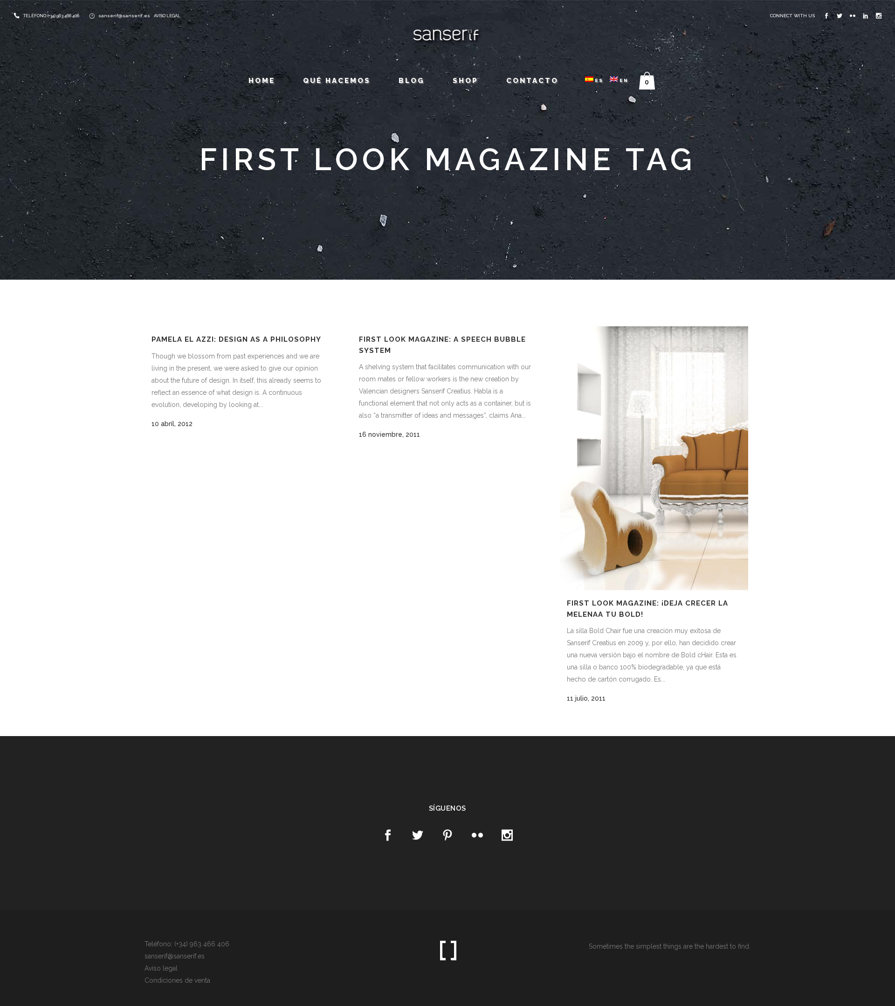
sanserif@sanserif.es (124, 15)
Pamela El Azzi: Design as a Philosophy (236, 339)
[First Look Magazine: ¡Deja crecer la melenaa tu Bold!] (654, 458)
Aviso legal (161, 968)
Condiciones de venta (177, 980)
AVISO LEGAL (167, 16)
